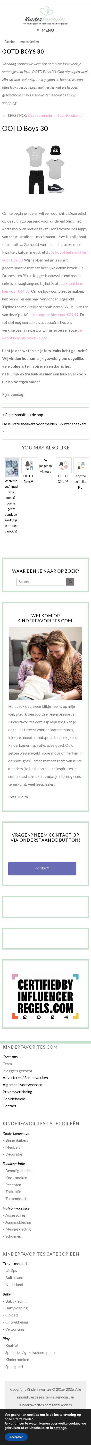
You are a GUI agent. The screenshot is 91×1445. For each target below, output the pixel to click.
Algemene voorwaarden (22, 1084)
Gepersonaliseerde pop (24, 414)
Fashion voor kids (16, 1208)
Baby (7, 1294)
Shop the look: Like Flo (80, 481)
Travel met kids (15, 1263)
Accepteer (16, 1437)
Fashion (10, 42)
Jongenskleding (28, 42)
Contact (9, 1105)
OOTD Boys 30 (23, 51)
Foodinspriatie (14, 1163)
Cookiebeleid (14, 1098)
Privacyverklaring (17, 1091)
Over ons (10, 1056)
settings (60, 1428)
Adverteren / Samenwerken (25, 1077)
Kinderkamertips (16, 1133)
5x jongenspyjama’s (45, 465)
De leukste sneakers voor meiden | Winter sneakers (44, 423)
